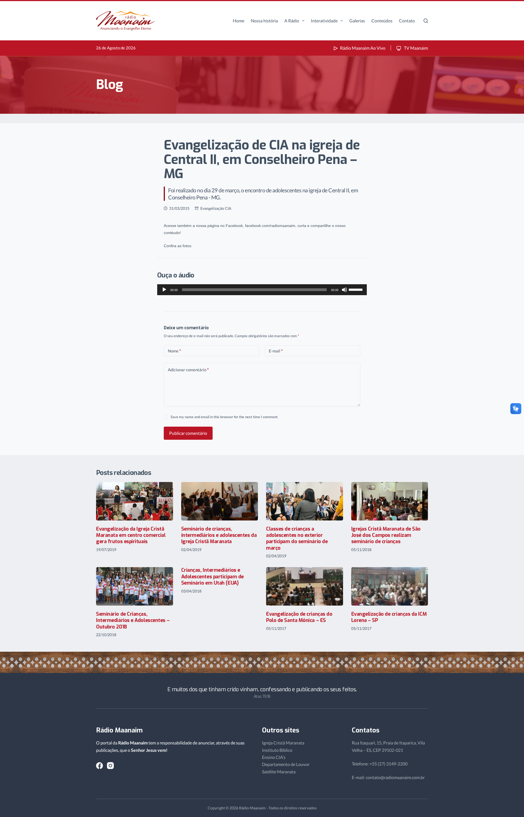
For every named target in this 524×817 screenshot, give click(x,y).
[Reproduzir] (164, 289)
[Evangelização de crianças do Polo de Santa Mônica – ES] (304, 586)
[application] (262, 289)
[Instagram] (110, 765)
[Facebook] (99, 765)
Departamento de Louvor (285, 764)
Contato (407, 20)
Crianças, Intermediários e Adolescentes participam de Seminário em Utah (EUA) (212, 576)
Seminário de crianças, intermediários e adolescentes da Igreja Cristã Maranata (219, 535)
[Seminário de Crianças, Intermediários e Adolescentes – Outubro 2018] (134, 586)
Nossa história (264, 20)
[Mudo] (344, 289)
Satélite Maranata (279, 771)
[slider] (356, 289)
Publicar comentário (188, 433)
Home (238, 20)
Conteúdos (381, 20)
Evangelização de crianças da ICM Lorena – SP (389, 617)
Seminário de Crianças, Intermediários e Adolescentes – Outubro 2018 (132, 620)
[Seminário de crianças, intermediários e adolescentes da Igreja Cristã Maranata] (219, 501)
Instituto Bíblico (277, 750)
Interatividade (324, 20)
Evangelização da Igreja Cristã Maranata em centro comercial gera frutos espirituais (130, 535)
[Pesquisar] (426, 21)
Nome (174, 350)
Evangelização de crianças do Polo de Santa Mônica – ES (299, 617)
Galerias (357, 20)
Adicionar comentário (188, 369)
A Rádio (291, 20)
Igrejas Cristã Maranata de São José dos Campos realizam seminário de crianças (386, 535)
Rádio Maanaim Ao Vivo (362, 47)
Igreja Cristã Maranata (283, 742)
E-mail (276, 350)
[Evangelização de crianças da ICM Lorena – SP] (389, 586)
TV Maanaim (415, 47)
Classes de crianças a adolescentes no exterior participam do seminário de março (296, 538)
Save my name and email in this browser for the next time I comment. (224, 417)
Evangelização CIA (215, 208)
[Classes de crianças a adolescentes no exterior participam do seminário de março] (304, 501)
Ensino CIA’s (273, 757)
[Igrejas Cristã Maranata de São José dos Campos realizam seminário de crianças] (389, 501)
